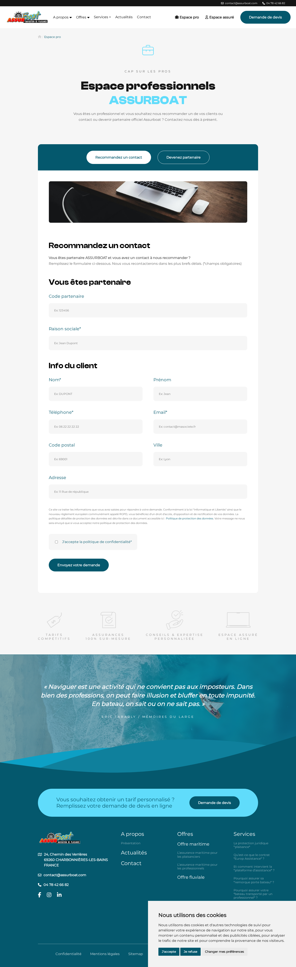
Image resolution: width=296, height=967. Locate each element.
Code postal (62, 445)
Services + (102, 17)
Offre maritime (193, 844)
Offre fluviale (191, 877)
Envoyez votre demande (78, 565)
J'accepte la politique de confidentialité (96, 542)
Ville (157, 445)
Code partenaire (66, 296)
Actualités (124, 17)
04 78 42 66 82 (275, 3)
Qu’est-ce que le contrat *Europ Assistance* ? (252, 857)
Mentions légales (105, 954)
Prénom (162, 379)
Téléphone (60, 412)
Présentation (130, 843)
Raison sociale (64, 328)
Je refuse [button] (190, 952)
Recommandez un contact (118, 157)
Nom (54, 379)
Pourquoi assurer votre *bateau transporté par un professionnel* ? (253, 894)
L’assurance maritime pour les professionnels (197, 866)
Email (159, 412)
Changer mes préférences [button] (224, 952)
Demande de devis (265, 17)
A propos (132, 834)
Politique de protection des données (189, 518)
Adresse (57, 477)
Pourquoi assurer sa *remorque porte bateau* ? (254, 880)
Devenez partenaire (183, 157)
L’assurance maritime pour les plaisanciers (197, 854)
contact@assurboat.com (241, 3)
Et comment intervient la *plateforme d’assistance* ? (254, 868)
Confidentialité (68, 954)
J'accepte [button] (169, 952)
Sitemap (135, 954)
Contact (144, 17)
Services (244, 834)
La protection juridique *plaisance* (251, 845)
